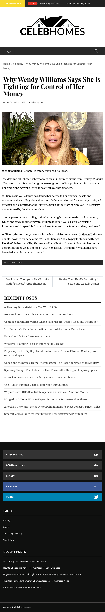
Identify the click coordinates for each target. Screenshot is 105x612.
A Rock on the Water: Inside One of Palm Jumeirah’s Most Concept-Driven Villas (52, 406)
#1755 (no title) (14, 454)
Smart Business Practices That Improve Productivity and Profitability (45, 414)
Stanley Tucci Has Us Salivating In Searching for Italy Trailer (79, 281)
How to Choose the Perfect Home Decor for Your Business (38, 314)
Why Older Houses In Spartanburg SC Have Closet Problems (40, 377)
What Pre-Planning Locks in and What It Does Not (34, 343)
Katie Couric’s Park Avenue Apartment (27, 336)
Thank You (8, 540)
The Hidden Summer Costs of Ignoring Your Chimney (36, 384)
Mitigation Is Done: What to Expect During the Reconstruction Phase (45, 399)
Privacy (10, 475)
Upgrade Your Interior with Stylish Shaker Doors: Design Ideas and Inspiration (51, 321)
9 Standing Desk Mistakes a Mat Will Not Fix (53, 3)
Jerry (42, 102)
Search (6, 527)
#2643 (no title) (15, 465)
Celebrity (19, 263)
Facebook (11, 486)
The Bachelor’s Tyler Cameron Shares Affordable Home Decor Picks (44, 329)
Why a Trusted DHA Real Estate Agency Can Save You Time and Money (46, 392)
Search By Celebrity (12, 533)
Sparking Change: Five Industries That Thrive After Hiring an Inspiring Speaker (51, 370)
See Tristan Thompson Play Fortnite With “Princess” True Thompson (27, 281)
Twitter (10, 496)
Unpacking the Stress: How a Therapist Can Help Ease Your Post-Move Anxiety (51, 362)
